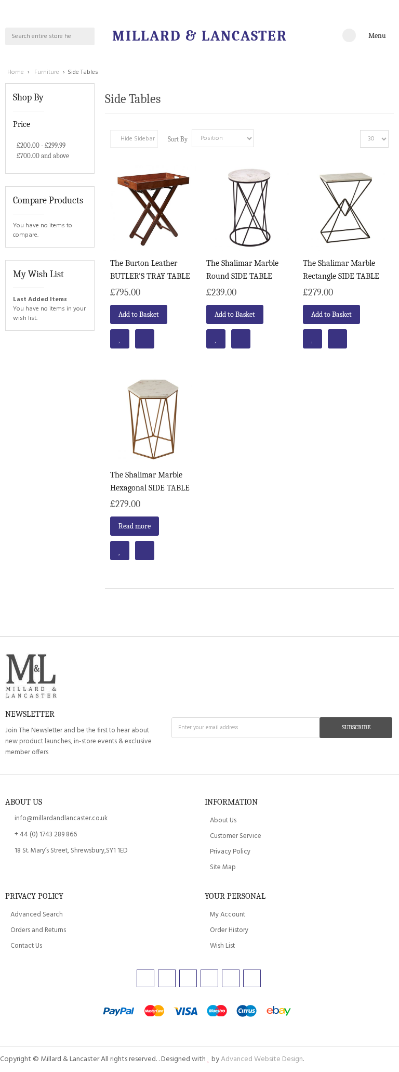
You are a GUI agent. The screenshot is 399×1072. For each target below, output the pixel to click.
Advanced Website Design (262, 1059)
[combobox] (41, 36)
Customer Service (235, 836)
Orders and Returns (38, 930)
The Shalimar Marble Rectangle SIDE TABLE (341, 270)
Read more (134, 526)
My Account (227, 914)
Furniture (47, 72)
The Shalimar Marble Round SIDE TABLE (242, 270)
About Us (223, 820)
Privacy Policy (230, 851)
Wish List (222, 945)
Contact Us (26, 945)
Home (16, 72)
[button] (119, 338)
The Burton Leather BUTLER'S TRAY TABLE (150, 270)
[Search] (86, 36)
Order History (229, 930)
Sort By (178, 139)
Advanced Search (36, 914)
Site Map (223, 867)
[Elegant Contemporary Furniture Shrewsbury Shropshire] (31, 677)
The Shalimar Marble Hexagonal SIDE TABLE (150, 481)
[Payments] (199, 1012)
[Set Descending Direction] (264, 138)
